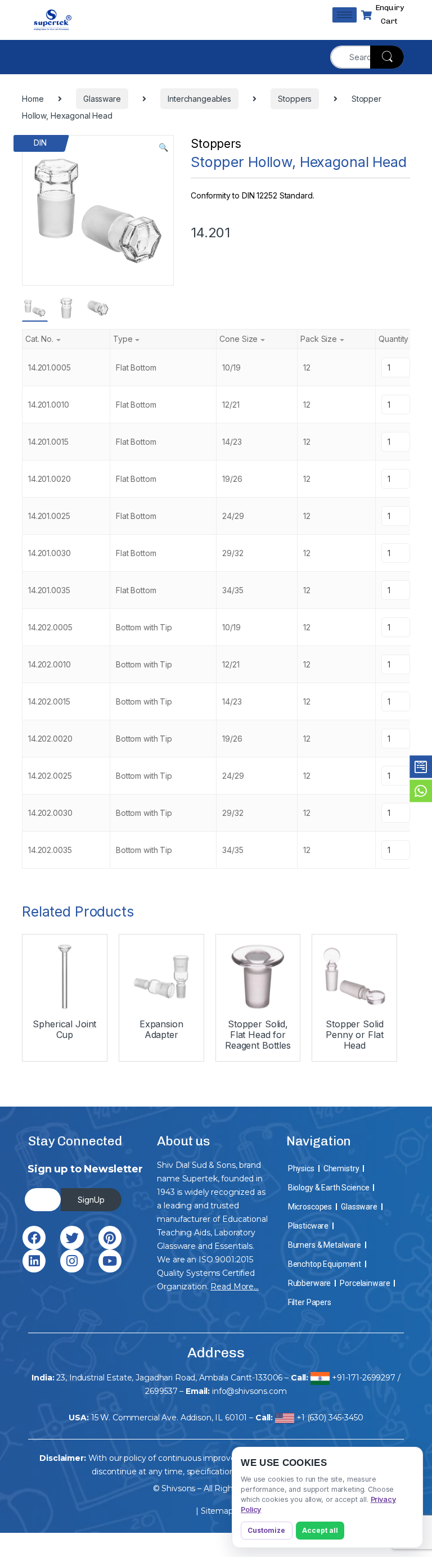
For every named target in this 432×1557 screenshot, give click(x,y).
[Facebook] (34, 1237)
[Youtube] (110, 1260)
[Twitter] (71, 1237)
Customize (266, 1530)
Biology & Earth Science (329, 1187)
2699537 (161, 1391)
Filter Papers (309, 1302)
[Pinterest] (110, 1237)
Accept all (320, 1530)
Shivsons (178, 1488)
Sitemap (217, 1511)
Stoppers (216, 144)
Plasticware (308, 1225)
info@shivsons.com (249, 1391)
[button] (163, 147)
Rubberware (309, 1283)
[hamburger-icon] (344, 15)
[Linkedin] (34, 1260)
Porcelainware (365, 1283)
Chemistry (341, 1168)
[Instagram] (71, 1260)
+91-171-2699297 (363, 1378)
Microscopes (310, 1206)
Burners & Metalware (324, 1244)
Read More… (234, 1286)
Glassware (359, 1206)
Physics (301, 1168)
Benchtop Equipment (324, 1264)
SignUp (91, 1199)
